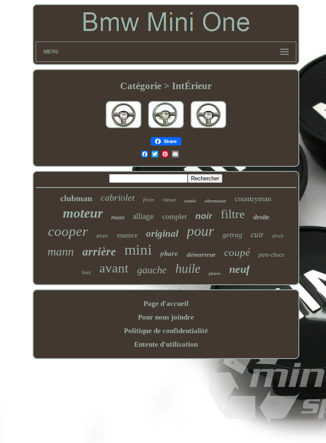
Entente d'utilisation (166, 344)
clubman (76, 198)
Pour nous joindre (166, 317)
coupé (237, 252)
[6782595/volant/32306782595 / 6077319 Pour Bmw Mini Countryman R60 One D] (123, 128)
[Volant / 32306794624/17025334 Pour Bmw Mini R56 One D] (166, 128)
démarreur (201, 254)
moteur (83, 213)
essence (127, 235)
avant (114, 268)
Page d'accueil (165, 304)
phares (215, 273)
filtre (233, 214)
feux (86, 272)
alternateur (215, 200)
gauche (152, 269)
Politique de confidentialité (166, 331)
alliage (143, 216)
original (162, 233)
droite (261, 217)
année (190, 200)
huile (187, 268)
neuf (239, 269)
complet (174, 216)
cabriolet (118, 197)
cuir (257, 234)
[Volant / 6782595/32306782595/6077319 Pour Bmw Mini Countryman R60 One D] (208, 128)
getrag (232, 235)
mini (138, 249)
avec (102, 235)
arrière (99, 251)
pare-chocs (271, 255)
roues (117, 217)
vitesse (169, 200)
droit (278, 236)
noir (203, 216)
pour (200, 231)
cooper (68, 231)
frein (148, 199)
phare (169, 253)
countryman (253, 198)
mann (61, 251)
